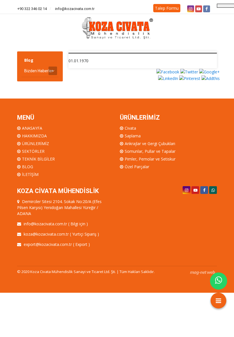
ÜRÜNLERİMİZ (35, 143)
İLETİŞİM (30, 174)
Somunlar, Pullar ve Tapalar (150, 151)
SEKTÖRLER (33, 151)
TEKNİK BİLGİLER (38, 159)
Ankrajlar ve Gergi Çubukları (150, 143)
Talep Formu (167, 8)
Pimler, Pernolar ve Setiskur (150, 159)
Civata (130, 128)
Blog (28, 60)
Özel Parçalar (137, 166)
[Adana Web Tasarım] (202, 272)
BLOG (27, 166)
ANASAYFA (32, 128)
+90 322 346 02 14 (32, 9)
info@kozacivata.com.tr (74, 9)
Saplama (133, 136)
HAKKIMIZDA (34, 136)
